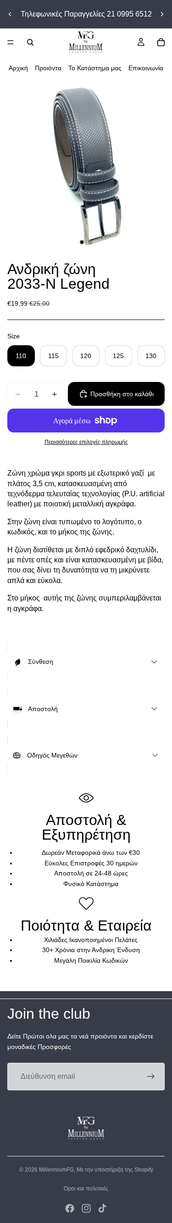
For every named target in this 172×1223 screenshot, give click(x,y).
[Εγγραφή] (151, 1076)
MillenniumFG (56, 1170)
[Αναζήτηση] (30, 42)
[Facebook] (69, 1208)
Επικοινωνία (145, 68)
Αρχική (18, 68)
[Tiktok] (102, 1208)
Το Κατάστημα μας (95, 68)
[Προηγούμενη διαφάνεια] (10, 14)
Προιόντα (48, 68)
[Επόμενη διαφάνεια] (162, 14)
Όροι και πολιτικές (86, 1188)
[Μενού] (10, 42)
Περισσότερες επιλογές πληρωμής (86, 442)
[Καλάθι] (161, 42)
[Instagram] (86, 1208)
